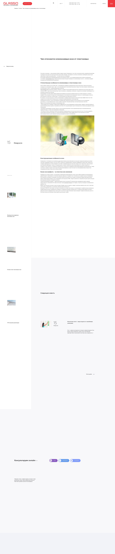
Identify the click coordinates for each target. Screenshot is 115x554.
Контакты (93, 3)
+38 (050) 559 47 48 (74, 4)
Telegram (76, 460)
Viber (54, 460)
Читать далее (89, 374)
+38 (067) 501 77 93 (74, 2)
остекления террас (68, 182)
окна (59, 161)
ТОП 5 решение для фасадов (13, 322)
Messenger (65, 460)
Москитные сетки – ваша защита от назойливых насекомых (80, 322)
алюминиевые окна (50, 78)
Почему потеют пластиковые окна (14, 269)
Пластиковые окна (44, 89)
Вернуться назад (9, 66)
